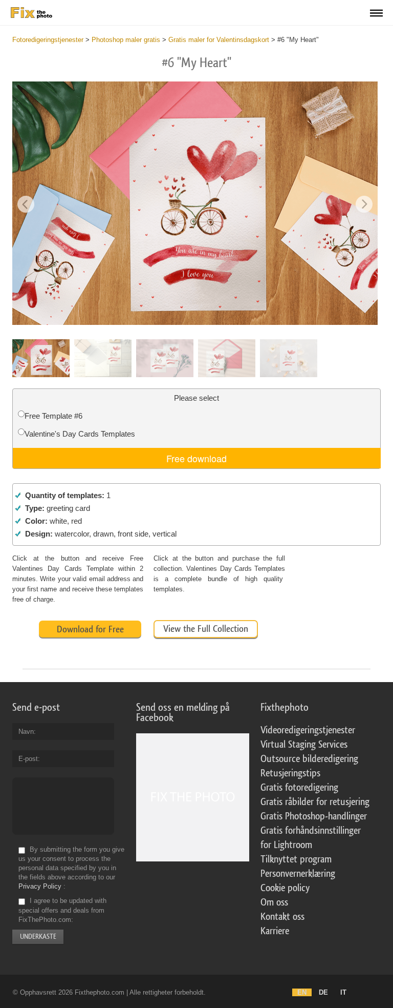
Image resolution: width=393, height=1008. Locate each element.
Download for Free (90, 629)
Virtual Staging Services (303, 744)
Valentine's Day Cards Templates (80, 433)
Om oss (274, 902)
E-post (28, 759)
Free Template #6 (53, 416)
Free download (196, 458)
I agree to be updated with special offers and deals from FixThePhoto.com (62, 910)
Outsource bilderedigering (309, 759)
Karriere (274, 931)
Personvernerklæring (297, 874)
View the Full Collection (205, 628)
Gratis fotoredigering (299, 788)
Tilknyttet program (296, 859)
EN (302, 992)
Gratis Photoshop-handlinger (313, 816)
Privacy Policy (39, 886)
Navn (26, 731)
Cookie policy (285, 888)
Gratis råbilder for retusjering (314, 802)
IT (343, 992)
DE (323, 992)
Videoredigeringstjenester (307, 730)
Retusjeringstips (290, 773)
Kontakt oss (282, 917)
